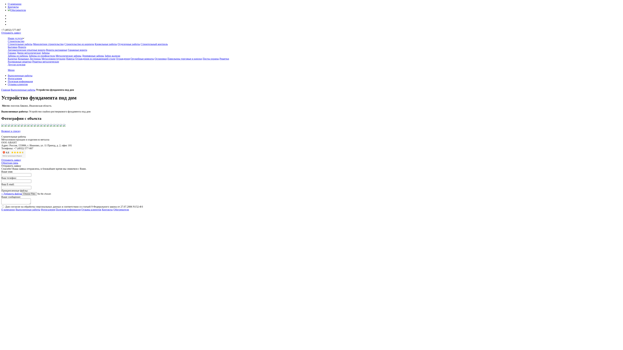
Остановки (161, 58)
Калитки (12, 58)
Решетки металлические (45, 61)
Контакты (13, 7)
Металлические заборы (68, 55)
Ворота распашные (56, 50)
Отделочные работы (129, 44)
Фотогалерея (15, 78)
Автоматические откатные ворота (26, 50)
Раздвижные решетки (20, 61)
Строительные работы (20, 44)
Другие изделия (16, 64)
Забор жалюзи (112, 55)
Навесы (70, 58)
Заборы (46, 53)
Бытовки (13, 47)
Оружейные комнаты (142, 58)
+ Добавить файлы (11, 193)
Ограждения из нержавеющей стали (95, 58)
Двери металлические (29, 53)
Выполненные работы (20, 75)
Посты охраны (211, 58)
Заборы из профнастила (42, 55)
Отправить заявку (11, 32)
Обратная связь (9, 163)
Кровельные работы (106, 44)
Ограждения (123, 58)
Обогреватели (18, 10)
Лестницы (35, 58)
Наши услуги (15, 38)
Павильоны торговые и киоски (184, 58)
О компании (14, 4)
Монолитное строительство (48, 44)
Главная (5, 89)
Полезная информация (20, 81)
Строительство (16, 41)
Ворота (22, 47)
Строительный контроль (154, 44)
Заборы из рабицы (18, 55)
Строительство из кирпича (79, 44)
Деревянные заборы (93, 55)
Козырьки (23, 58)
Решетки (224, 58)
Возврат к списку (11, 131)
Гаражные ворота (77, 50)
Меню (11, 70)
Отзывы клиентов (18, 84)
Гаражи (12, 53)
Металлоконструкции (54, 58)
